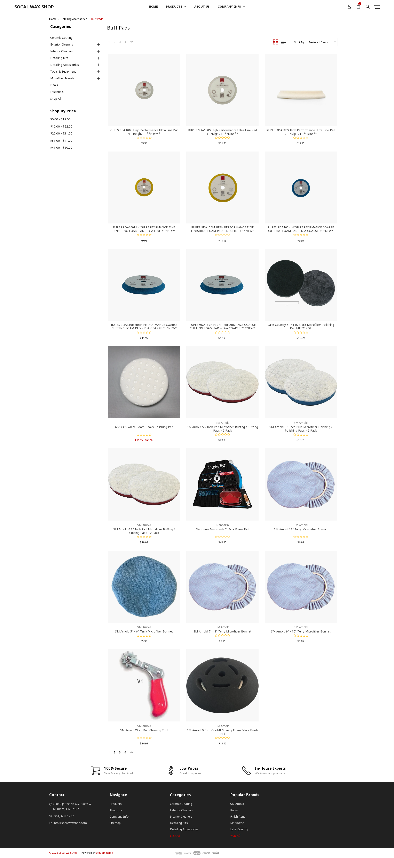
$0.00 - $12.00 (60, 119)
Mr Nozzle (237, 823)
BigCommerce (104, 853)
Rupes (234, 810)
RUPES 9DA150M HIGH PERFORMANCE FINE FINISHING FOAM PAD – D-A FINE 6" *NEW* (222, 229)
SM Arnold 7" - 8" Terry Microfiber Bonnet (222, 631)
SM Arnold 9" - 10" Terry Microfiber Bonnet (301, 631)
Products (174, 6)
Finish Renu (237, 816)
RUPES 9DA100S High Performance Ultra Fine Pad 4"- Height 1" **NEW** (144, 132)
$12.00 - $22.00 (61, 126)
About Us (202, 6)
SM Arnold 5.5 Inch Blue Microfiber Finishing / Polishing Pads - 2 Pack (300, 428)
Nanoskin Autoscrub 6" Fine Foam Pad (222, 529)
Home (153, 6)
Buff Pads (97, 19)
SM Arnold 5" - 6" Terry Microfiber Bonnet (144, 631)
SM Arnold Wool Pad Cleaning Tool (144, 730)
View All (235, 835)
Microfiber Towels (62, 78)
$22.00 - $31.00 (61, 133)
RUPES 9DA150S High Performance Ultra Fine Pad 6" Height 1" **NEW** (222, 132)
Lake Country (239, 829)
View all (175, 835)
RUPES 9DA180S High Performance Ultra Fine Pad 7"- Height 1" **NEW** (300, 132)
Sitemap (115, 823)
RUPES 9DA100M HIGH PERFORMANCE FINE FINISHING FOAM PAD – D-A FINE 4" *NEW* (144, 229)
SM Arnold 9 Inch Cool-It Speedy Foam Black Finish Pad (222, 732)
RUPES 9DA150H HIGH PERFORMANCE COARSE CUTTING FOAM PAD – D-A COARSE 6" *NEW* (144, 326)
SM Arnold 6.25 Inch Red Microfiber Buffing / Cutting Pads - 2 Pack (144, 531)
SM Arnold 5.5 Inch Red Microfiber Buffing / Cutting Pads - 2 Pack (222, 428)
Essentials (57, 92)
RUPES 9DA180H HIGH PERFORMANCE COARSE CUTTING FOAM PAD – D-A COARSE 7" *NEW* (222, 326)
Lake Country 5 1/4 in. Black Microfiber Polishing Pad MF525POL (300, 326)
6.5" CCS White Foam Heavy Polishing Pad (144, 427)
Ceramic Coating (61, 38)
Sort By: (299, 42)
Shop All (55, 98)
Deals (54, 85)
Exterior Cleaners (61, 44)
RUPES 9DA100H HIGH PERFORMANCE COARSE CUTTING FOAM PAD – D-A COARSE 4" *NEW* (301, 229)
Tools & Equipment (63, 71)
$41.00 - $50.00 (61, 147)
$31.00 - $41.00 (61, 140)
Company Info (230, 6)
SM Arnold (237, 804)
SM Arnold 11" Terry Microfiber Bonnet (301, 529)
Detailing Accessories (74, 19)
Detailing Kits (59, 58)
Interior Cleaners (61, 51)
